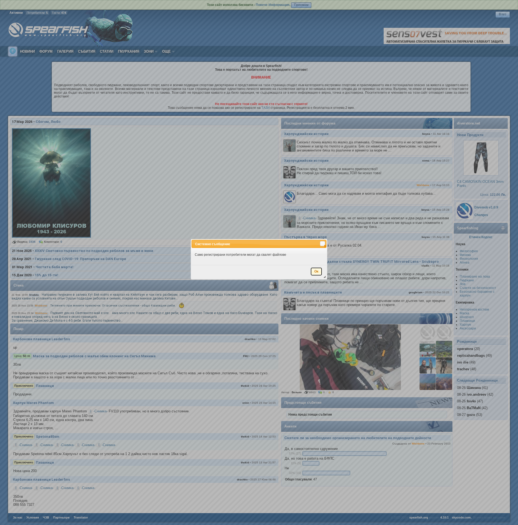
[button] (322, 243)
